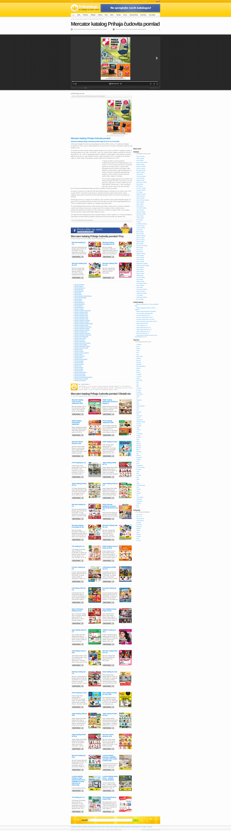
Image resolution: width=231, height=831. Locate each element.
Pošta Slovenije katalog (142, 265)
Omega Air (139, 457)
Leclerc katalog (140, 225)
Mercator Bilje (77, 292)
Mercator (138, 447)
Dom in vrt (139, 516)
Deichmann (139, 380)
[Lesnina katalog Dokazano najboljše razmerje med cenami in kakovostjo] (125, 762)
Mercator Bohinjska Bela (80, 297)
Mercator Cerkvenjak (79, 356)
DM (137, 384)
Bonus (138, 370)
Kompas (138, 222)
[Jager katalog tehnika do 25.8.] (125, 720)
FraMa (138, 396)
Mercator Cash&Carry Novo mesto (82, 326)
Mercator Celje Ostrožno (80, 338)
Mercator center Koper (79, 341)
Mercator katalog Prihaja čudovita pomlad (115, 24)
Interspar (138, 423)
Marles (138, 441)
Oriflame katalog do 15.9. (109, 631)
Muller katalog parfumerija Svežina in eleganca (110, 401)
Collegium (139, 374)
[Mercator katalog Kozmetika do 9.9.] (125, 249)
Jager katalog (139, 216)
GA (137, 398)
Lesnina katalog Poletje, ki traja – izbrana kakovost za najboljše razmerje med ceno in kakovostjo (78, 781)
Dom (106, 15)
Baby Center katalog (141, 162)
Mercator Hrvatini (78, 370)
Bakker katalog (140, 164)
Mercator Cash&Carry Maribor (81, 322)
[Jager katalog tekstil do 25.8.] (94, 741)
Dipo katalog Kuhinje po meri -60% (109, 693)
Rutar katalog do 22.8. (109, 672)
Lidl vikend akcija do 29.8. (143, 315)
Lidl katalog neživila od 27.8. (109, 568)
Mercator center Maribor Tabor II (82, 346)
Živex (137, 505)
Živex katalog (139, 299)
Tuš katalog (139, 295)
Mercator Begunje (78, 289)
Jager (137, 427)
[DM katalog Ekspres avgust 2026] (125, 804)
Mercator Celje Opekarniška (81, 336)
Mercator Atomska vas (79, 288)
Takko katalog (140, 285)
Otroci (125, 15)
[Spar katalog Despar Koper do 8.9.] (125, 616)
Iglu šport (138, 412)
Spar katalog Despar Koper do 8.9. (109, 610)
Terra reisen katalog (141, 289)
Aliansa (138, 348)
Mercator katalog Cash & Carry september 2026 (77, 401)
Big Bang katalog (140, 170)
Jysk (137, 431)
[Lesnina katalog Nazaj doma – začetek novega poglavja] (125, 783)
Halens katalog (140, 198)
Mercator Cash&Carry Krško (81, 317)
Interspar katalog (140, 212)
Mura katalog (139, 243)
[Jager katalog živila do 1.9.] (125, 490)
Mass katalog (139, 233)
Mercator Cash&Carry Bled (81, 312)
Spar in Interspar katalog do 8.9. (77, 610)
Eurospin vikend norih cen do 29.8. (145, 319)
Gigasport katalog (141, 194)
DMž (137, 386)
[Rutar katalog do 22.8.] (125, 678)
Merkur (138, 449)
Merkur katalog (140, 237)
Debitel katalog (140, 180)
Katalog (116, 826)
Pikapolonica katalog (141, 263)
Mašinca (138, 443)
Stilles (138, 479)
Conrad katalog (140, 178)
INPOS (138, 418)
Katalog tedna (140, 520)
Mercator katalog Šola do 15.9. (79, 264)
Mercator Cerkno (78, 354)
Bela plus (138, 362)
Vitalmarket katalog (141, 297)
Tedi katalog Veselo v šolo (79, 651)
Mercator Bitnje (78, 294)
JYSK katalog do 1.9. (79, 463)
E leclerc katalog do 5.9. (78, 568)
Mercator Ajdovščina (79, 284)
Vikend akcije (135, 1)
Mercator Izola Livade (79, 374)
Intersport (138, 425)
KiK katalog (139, 220)
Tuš (137, 495)
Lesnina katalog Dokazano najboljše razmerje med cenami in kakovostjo (109, 758)
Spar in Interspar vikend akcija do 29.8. (146, 321)
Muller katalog (140, 241)
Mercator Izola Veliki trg (80, 380)
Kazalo (111, 826)
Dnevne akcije (125, 1)
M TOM (138, 437)
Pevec (138, 463)
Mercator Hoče (78, 365)
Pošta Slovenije (140, 467)
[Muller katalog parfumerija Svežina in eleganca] (125, 406)
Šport (112, 15)
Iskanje (85, 820)
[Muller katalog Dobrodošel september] (94, 427)
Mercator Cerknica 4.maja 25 (81, 352)
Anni (137, 352)
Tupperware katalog (141, 293)
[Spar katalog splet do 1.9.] (94, 636)
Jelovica (138, 429)
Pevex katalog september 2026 (107, 421)
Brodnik (138, 372)
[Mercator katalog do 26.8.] (94, 762)
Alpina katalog (140, 158)
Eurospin (138, 392)
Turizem (138, 540)
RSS (140, 826)
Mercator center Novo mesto (81, 348)
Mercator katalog (79, 18)
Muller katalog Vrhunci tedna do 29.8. (110, 547)
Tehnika (118, 15)
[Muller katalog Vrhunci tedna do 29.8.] (125, 553)
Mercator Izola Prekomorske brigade (83, 377)
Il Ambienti (139, 416)
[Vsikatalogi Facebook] (130, 11)
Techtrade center (140, 485)
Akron (138, 346)
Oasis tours (139, 249)
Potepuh (138, 536)
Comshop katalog (141, 176)
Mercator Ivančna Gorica (80, 372)
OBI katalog (139, 251)
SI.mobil (138, 475)
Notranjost (139, 526)
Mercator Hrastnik (78, 367)
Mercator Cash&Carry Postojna (82, 330)
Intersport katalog (141, 214)
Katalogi (115, 1)
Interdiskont (139, 420)
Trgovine (144, 1)
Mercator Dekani (78, 357)
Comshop (138, 376)
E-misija (138, 390)
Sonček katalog (140, 277)
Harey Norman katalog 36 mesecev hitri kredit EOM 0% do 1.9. (110, 507)
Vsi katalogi (122, 826)
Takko (138, 483)
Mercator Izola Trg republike (81, 378)
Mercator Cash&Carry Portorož (82, 328)
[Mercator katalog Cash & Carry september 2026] (94, 406)
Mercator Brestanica (79, 302)
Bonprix (138, 368)
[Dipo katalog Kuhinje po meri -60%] (125, 699)
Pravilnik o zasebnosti (82, 826)
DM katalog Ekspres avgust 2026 (109, 798)
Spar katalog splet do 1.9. (79, 631)
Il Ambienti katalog (141, 208)
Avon (137, 354)
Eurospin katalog (140, 190)
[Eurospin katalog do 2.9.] (125, 595)
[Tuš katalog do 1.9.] (94, 553)
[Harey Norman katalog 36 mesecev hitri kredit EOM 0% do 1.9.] (125, 511)
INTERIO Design (140, 421)
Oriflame (138, 459)
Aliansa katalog (140, 156)
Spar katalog (139, 279)
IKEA (137, 414)
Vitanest (138, 503)
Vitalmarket (139, 501)
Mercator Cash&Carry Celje (81, 315)
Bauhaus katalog (140, 166)
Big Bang (138, 364)
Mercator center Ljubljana (80, 344)
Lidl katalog (139, 229)
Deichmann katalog (141, 182)
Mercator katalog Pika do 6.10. (109, 264)
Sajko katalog (140, 271)
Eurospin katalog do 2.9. (109, 589)
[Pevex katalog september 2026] (125, 427)
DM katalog (139, 186)
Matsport (138, 445)
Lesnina (138, 435)
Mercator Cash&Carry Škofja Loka (82, 335)
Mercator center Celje (79, 339)
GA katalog (139, 192)
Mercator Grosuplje (79, 364)
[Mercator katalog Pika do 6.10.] (125, 270)
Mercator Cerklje (78, 349)
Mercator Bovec (78, 299)
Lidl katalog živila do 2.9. (79, 589)
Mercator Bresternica (79, 304)
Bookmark (127, 826)
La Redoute (139, 433)
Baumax (138, 360)
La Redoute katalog (141, 223)
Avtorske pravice (101, 826)
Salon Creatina (140, 273)
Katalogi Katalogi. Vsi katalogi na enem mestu (86, 8)
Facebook (149, 826)
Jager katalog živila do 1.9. (110, 484)
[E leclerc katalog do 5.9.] (94, 574)
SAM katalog (139, 275)
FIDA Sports (139, 394)
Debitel (138, 378)
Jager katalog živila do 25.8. (79, 714)
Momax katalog (140, 239)
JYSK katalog (140, 218)
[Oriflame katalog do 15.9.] (125, 636)
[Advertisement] (86, 112)
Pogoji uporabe (92, 826)
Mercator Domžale (78, 361)
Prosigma (138, 469)
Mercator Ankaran (78, 286)
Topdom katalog (140, 291)
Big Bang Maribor (140, 366)
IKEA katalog (139, 206)
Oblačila (93, 15)
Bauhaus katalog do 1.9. (79, 672)
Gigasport (138, 400)
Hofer (137, 408)
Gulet (137, 404)
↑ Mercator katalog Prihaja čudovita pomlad (150, 829)
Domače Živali (134, 15)
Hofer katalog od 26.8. (109, 442)
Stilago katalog (140, 281)
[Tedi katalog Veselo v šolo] (94, 657)
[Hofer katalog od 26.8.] (125, 448)
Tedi (137, 487)
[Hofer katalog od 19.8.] (94, 699)
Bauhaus (138, 358)
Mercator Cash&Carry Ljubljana (82, 320)
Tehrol (138, 491)
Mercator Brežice (78, 305)
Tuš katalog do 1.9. (78, 546)
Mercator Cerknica (78, 351)
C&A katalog (139, 174)
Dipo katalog (139, 184)
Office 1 (138, 455)
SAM (137, 473)
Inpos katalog (139, 210)
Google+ (144, 826)
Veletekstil (139, 499)
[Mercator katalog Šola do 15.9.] (94, 270)
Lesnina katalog (140, 227)
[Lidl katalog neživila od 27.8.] (125, 574)
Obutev (100, 15)
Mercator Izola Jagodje (80, 375)
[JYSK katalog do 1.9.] (94, 469)
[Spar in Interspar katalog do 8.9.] (94, 616)
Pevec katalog (140, 261)
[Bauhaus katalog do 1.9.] (94, 678)
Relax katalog (140, 267)
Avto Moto (143, 15)
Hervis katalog (140, 202)
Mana (137, 439)
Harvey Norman (140, 406)
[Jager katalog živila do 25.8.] (94, 720)
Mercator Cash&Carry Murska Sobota (83, 323)
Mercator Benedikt (78, 291)
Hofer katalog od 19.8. (79, 693)
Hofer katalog (139, 204)
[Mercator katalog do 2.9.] (94, 249)
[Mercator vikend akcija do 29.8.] (94, 448)
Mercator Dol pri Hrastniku (80, 359)
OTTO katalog (140, 255)
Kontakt (107, 826)
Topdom (138, 493)
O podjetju (73, 826)
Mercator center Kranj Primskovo (82, 343)
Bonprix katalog (140, 172)
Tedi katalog (139, 287)
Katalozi (159, 1)
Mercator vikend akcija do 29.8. (77, 442)
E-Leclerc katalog (141, 188)
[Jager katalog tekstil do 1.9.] (125, 469)
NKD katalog (139, 247)
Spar (137, 477)
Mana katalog (139, 231)
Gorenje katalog (140, 196)
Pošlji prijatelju (134, 826)
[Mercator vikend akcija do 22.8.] (125, 741)
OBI (137, 453)
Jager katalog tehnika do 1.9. (79, 484)
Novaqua (138, 451)
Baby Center (139, 356)
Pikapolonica (139, 465)
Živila (78, 15)
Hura (137, 410)
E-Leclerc (138, 388)
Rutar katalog (139, 269)
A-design (138, 344)
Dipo (137, 382)
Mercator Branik (78, 300)
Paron (138, 461)
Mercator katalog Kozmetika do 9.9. (108, 243)
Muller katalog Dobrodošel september (76, 422)
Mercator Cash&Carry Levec (81, 318)
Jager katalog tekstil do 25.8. (78, 735)
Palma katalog (140, 257)
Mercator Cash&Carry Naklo (81, 325)
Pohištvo (85, 15)
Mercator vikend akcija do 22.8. (108, 735)
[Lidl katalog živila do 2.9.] (94, 595)
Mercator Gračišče (78, 362)
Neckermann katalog (141, 245)
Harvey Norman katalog (142, 200)
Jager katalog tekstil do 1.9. (109, 463)
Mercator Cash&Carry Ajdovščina (82, 310)
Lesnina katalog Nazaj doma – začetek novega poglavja (109, 778)
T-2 (137, 481)
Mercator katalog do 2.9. (78, 243)
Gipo (137, 402)
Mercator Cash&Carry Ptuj (80, 331)
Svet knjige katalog (141, 283)
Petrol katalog (140, 259)
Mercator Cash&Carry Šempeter (82, 333)
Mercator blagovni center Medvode (82, 296)
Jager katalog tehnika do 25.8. (109, 714)
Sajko (137, 471)
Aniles (138, 350)
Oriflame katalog (140, 253)
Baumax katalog (140, 168)
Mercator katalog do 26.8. (78, 756)
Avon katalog (139, 160)
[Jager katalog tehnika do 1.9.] (94, 490)
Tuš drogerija (139, 497)
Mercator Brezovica (79, 307)
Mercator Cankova (78, 309)
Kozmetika (152, 15)
